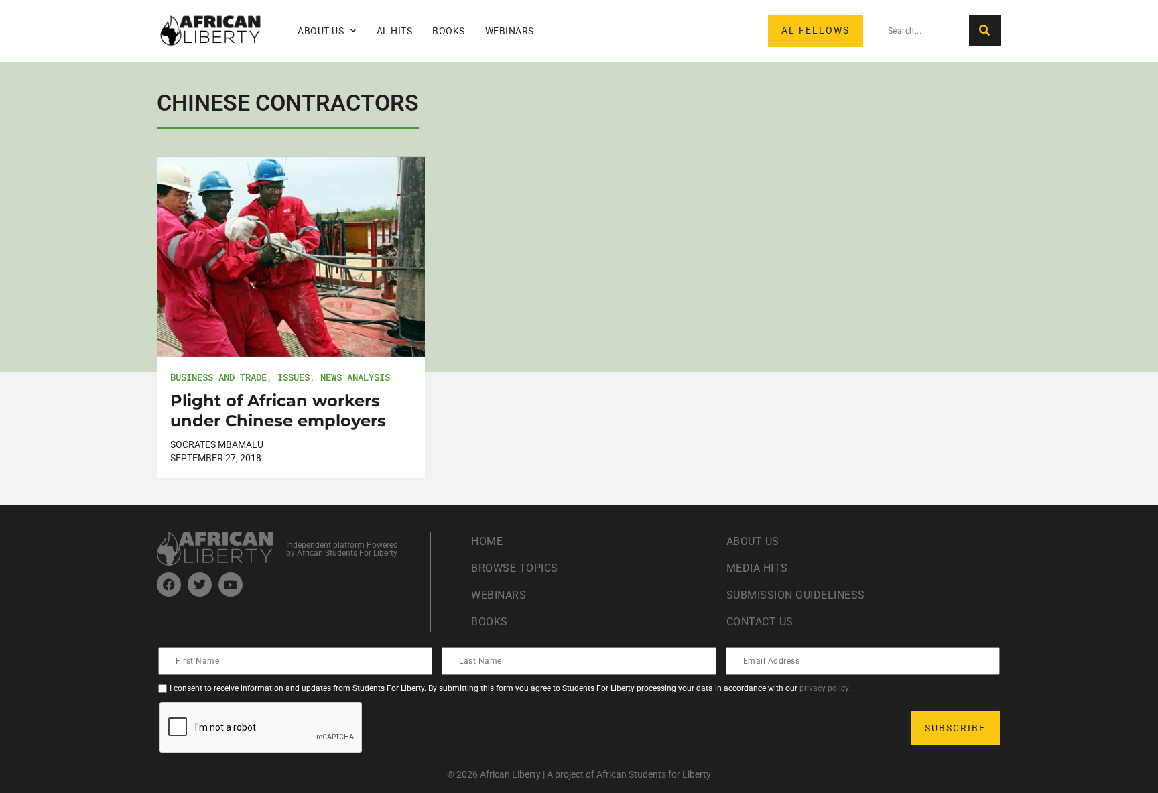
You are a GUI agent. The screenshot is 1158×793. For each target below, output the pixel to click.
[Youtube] (230, 584)
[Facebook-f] (169, 584)
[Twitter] (200, 584)
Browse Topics (514, 568)
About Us (752, 541)
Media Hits (757, 568)
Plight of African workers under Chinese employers (278, 410)
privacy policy (824, 688)
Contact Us (759, 621)
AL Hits (395, 30)
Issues (293, 377)
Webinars (509, 30)
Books (448, 30)
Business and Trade (218, 377)
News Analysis (355, 377)
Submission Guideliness (795, 595)
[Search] (985, 30)
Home (487, 541)
